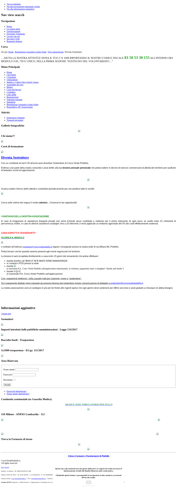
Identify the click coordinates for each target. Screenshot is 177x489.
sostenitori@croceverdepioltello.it (37, 247)
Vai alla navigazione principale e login (23, 6)
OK (88, 482)
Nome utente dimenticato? (18, 394)
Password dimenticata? (17, 391)
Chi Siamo (11, 75)
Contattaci (11, 92)
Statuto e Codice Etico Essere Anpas (22, 82)
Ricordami (7, 380)
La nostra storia (13, 29)
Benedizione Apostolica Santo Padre (31, 52)
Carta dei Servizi (14, 89)
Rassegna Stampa (14, 41)
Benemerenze (13, 97)
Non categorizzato (56, 52)
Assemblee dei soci (15, 85)
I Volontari (11, 77)
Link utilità (11, 94)
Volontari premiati (14, 99)
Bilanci (10, 87)
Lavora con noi (13, 36)
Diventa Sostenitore (15, 157)
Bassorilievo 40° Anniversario (20, 107)
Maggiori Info (88, 485)
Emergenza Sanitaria (16, 118)
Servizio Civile (13, 39)
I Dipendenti (12, 80)
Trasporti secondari (15, 120)
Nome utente (9, 369)
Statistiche (11, 102)
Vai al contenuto (14, 4)
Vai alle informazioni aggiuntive (20, 9)
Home (9, 26)
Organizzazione (13, 31)
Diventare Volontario (16, 34)
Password (7, 374)
